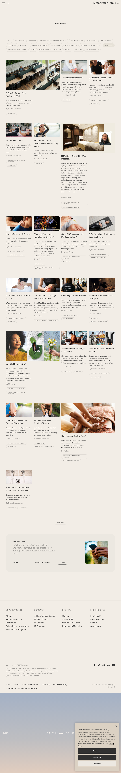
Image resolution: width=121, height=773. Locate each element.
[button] (3, 2)
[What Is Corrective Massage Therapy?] (102, 296)
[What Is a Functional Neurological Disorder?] (47, 238)
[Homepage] (106, 2)
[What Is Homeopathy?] (33, 358)
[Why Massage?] (88, 161)
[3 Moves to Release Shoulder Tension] (47, 421)
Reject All (97, 757)
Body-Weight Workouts (99, 254)
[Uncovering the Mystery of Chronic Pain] (74, 349)
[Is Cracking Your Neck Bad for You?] (19, 296)
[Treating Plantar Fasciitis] (74, 78)
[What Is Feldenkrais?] (19, 140)
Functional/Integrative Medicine (16, 161)
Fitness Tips (95, 377)
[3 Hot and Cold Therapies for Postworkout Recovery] (19, 487)
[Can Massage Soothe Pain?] (88, 427)
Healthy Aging (40, 320)
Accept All (97, 751)
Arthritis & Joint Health (16, 388)
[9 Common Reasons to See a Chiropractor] (102, 78)
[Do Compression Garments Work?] (102, 350)
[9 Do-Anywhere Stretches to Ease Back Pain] (102, 233)
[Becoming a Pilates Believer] (74, 295)
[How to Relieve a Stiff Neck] (19, 232)
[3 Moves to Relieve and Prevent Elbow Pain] (19, 421)
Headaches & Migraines (99, 100)
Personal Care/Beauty (99, 321)
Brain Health (39, 264)
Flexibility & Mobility (15, 251)
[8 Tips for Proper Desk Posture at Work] (33, 85)
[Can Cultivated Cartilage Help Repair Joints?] (47, 297)
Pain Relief (11, 113)
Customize (97, 764)
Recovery (77, 371)
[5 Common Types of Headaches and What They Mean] (47, 141)
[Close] (116, 726)
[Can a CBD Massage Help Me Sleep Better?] (74, 234)
